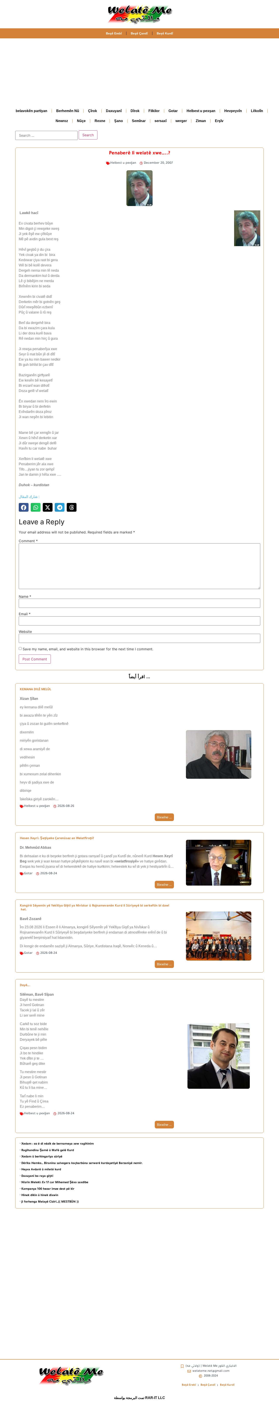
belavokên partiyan (31, 111)
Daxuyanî (114, 111)
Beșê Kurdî (165, 33)
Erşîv (219, 121)
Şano (118, 121)
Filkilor (154, 111)
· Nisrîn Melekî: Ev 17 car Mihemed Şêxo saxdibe (54, 1182)
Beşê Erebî (114, 33)
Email (25, 614)
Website (25, 631)
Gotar (173, 111)
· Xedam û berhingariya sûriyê (41, 1157)
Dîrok (135, 111)
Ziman (201, 121)
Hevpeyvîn (233, 111)
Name (25, 596)
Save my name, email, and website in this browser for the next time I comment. (88, 649)
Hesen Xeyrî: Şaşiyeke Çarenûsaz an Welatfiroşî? (57, 838)
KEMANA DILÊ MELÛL (35, 690)
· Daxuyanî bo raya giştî (36, 1176)
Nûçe (81, 121)
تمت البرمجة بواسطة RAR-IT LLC (139, 1398)
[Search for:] (46, 135)
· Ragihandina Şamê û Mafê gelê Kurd (47, 1150)
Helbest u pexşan (201, 111)
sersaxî (161, 121)
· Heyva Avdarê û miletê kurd (40, 1169)
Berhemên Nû (67, 111)
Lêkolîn (257, 111)
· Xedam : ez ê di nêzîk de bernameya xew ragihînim (57, 1144)
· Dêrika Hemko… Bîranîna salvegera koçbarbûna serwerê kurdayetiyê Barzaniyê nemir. (81, 1163)
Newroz (62, 121)
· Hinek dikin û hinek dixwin (39, 1195)
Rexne (100, 121)
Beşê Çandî (139, 33)
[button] (24, 507)
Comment (28, 541)
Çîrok (92, 111)
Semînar (139, 121)
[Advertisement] (139, 71)
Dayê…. (25, 985)
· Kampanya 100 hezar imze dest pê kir (47, 1189)
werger (181, 121)
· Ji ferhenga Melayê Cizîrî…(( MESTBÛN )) (49, 1202)
